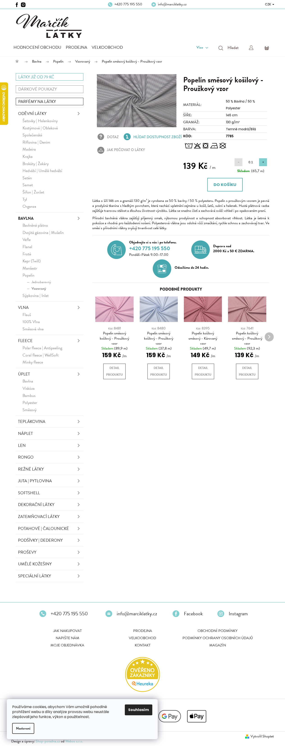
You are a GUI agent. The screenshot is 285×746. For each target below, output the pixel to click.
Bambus (29, 395)
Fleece (25, 341)
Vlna (23, 307)
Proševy (27, 552)
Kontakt (142, 645)
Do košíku (225, 184)
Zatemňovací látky (38, 516)
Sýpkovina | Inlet (36, 295)
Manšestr (30, 268)
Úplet (24, 374)
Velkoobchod (142, 638)
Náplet (25, 433)
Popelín (28, 275)
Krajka (28, 156)
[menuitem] (37, 47)
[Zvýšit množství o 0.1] (263, 162)
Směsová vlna (33, 329)
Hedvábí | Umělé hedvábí (42, 171)
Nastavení (23, 728)
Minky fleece (33, 362)
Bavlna (26, 218)
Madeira (29, 149)
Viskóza (29, 388)
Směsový (29, 410)
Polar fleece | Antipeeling (42, 348)
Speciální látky (34, 576)
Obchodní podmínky (217, 631)
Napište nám (67, 638)
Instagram (238, 613)
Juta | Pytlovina (35, 481)
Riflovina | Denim (36, 142)
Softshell (29, 493)
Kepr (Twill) (32, 261)
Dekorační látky (36, 504)
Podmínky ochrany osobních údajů (217, 638)
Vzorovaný (39, 288)
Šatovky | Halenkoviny (40, 121)
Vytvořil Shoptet (262, 736)
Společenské (32, 135)
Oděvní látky (32, 113)
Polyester (30, 402)
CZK (268, 4)
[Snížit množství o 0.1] (238, 162)
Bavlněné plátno (35, 225)
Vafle (27, 239)
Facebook (193, 613)
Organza (29, 206)
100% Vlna (31, 322)
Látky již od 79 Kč (36, 77)
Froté (27, 254)
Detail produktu (114, 371)
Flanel (27, 247)
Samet (28, 185)
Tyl (25, 199)
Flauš (27, 315)
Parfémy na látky (37, 101)
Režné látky (31, 469)
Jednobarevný (41, 282)
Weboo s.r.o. (74, 741)
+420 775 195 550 (128, 4)
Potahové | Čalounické (43, 528)
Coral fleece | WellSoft (41, 355)
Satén (27, 178)
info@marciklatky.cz (172, 4)
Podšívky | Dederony (40, 540)
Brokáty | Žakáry (36, 164)
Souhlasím (138, 709)
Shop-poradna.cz (48, 741)
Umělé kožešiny (35, 564)
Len (22, 445)
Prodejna (142, 631)
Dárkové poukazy (37, 89)
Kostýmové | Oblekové (40, 128)
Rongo (26, 457)
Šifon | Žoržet (33, 192)
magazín (217, 645)
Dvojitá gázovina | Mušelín (43, 232)
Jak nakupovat (67, 631)
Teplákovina (31, 421)
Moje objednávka (67, 645)
